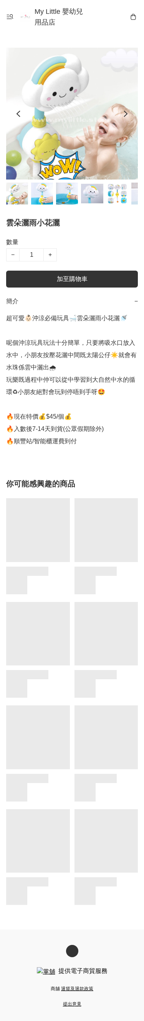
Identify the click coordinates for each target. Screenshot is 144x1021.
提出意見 (72, 1004)
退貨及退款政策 (77, 988)
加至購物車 (72, 279)
